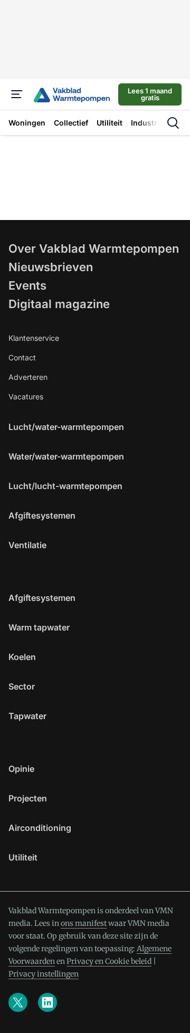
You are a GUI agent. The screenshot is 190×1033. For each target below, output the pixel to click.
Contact (22, 357)
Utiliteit (22, 857)
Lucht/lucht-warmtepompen (65, 486)
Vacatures (25, 396)
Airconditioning (39, 827)
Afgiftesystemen (41, 515)
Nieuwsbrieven (50, 267)
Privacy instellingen (43, 974)
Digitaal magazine (59, 304)
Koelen (22, 657)
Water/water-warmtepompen (66, 456)
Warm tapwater (39, 627)
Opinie (21, 768)
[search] (173, 123)
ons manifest (84, 923)
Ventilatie (27, 545)
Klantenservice (33, 337)
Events (27, 285)
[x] (17, 1002)
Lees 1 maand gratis (150, 94)
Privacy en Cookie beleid (108, 961)
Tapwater (27, 716)
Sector (21, 686)
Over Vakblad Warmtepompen (93, 248)
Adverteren (28, 376)
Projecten (27, 798)
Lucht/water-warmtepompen (66, 427)
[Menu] (16, 94)
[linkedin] (47, 1002)
